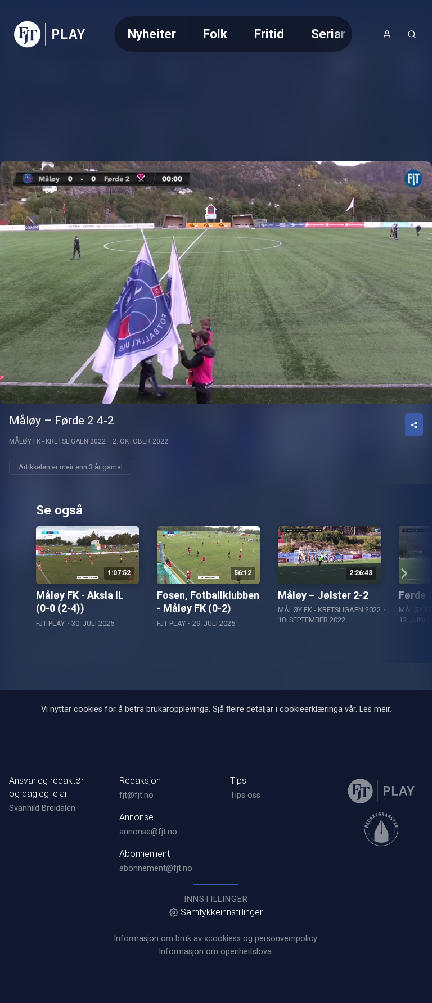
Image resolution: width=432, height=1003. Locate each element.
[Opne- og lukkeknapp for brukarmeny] (387, 34)
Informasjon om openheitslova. (216, 951)
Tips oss (245, 795)
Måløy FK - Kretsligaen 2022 (57, 441)
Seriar (328, 33)
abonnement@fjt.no (155, 868)
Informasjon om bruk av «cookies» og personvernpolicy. (216, 938)
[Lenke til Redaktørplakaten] (381, 829)
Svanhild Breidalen (42, 808)
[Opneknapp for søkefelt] (411, 34)
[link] (50, 34)
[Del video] (414, 424)
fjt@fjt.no (136, 795)
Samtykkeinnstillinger (222, 912)
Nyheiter (152, 33)
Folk (215, 33)
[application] (216, 282)
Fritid (269, 33)
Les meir (374, 709)
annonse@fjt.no (148, 832)
